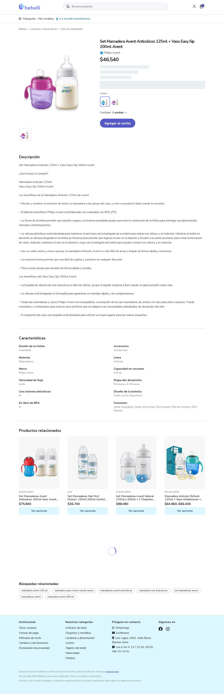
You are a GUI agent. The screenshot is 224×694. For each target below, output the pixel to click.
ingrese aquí (112, 671)
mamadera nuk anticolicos (153, 590)
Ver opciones (39, 510)
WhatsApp (122, 628)
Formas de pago (29, 633)
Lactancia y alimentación (79, 638)
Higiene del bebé (75, 648)
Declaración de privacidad (34, 648)
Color (103, 93)
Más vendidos (46, 18)
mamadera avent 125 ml (34, 590)
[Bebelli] (29, 6)
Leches (69, 643)
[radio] (105, 101)
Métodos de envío (30, 638)
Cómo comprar (27, 628)
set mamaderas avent (186, 590)
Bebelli (23, 29)
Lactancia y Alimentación (43, 29)
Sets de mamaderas (72, 29)
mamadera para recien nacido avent (74, 590)
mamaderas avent (31, 596)
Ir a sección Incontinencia (74, 18)
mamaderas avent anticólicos (116, 590)
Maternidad (72, 653)
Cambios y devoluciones (33, 643)
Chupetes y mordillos (78, 633)
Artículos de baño (76, 628)
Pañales (70, 658)
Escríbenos (122, 633)
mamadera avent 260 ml (61, 596)
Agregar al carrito (117, 123)
